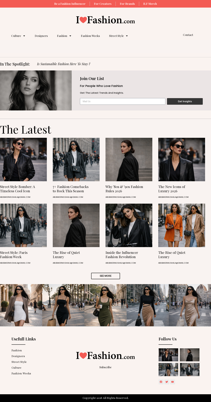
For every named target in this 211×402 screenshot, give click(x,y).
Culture (16, 36)
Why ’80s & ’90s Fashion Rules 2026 (124, 188)
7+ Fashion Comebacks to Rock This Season (71, 188)
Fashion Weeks (90, 36)
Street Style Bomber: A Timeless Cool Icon (17, 188)
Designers (41, 36)
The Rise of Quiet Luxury (66, 254)
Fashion (62, 36)
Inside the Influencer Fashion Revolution (122, 254)
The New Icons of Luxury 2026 (171, 188)
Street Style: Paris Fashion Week (14, 254)
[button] (105, 276)
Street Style (116, 36)
